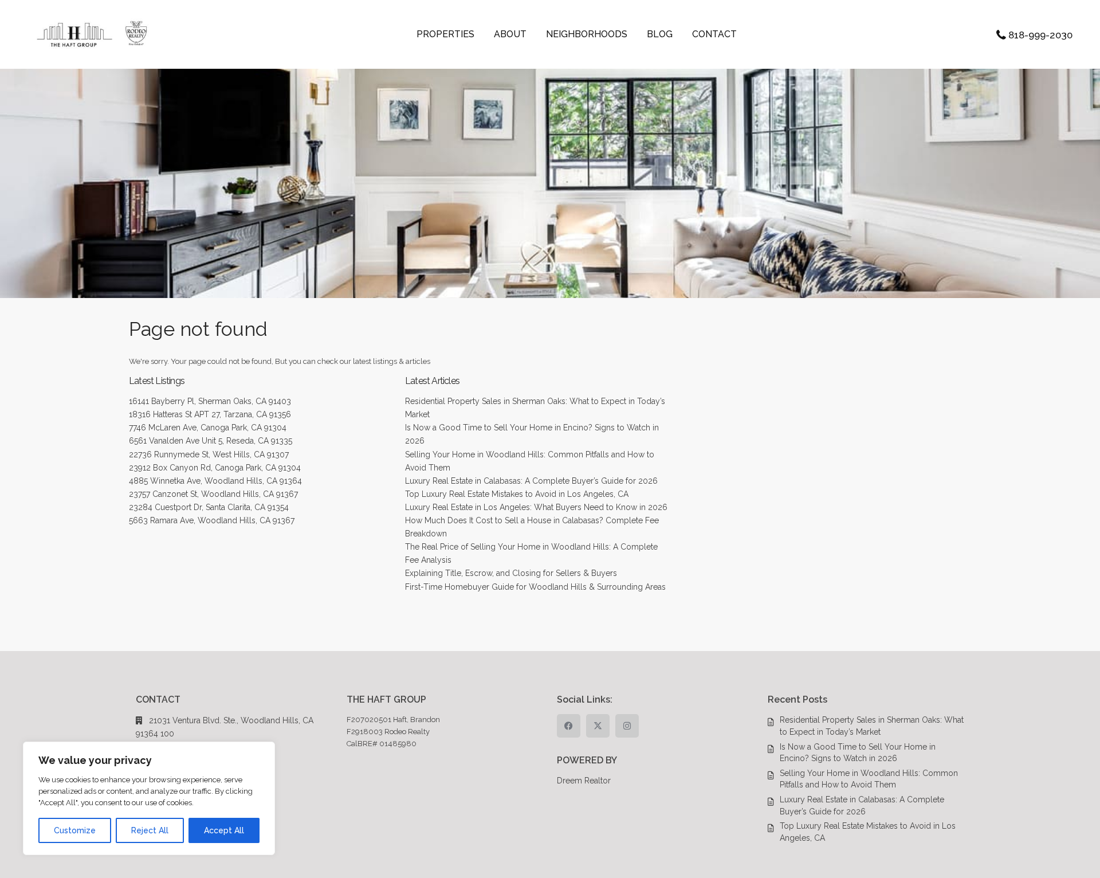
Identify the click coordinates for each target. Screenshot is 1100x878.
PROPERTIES (445, 34)
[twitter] (598, 726)
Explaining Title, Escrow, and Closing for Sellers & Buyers (511, 573)
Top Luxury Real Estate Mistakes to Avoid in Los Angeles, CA (516, 494)
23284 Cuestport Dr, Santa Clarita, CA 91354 (209, 507)
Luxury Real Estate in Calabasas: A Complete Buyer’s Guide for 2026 (531, 480)
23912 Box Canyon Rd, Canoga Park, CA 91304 (215, 467)
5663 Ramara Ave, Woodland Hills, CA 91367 (211, 520)
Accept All (224, 830)
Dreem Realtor (584, 780)
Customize (75, 830)
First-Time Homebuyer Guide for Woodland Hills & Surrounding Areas (535, 586)
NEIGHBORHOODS (586, 34)
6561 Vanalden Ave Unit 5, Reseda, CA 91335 (210, 440)
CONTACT (714, 34)
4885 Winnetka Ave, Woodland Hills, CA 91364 (215, 480)
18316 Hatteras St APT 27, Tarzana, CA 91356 (210, 414)
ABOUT (510, 34)
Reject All (149, 830)
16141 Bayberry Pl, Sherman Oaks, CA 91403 (210, 401)
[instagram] (627, 726)
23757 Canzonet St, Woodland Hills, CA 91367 (213, 494)
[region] (149, 798)
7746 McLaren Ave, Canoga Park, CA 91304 (207, 427)
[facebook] (568, 726)
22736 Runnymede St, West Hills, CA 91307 (209, 454)
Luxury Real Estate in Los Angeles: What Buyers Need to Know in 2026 (536, 507)
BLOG (660, 34)
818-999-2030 (1040, 35)
